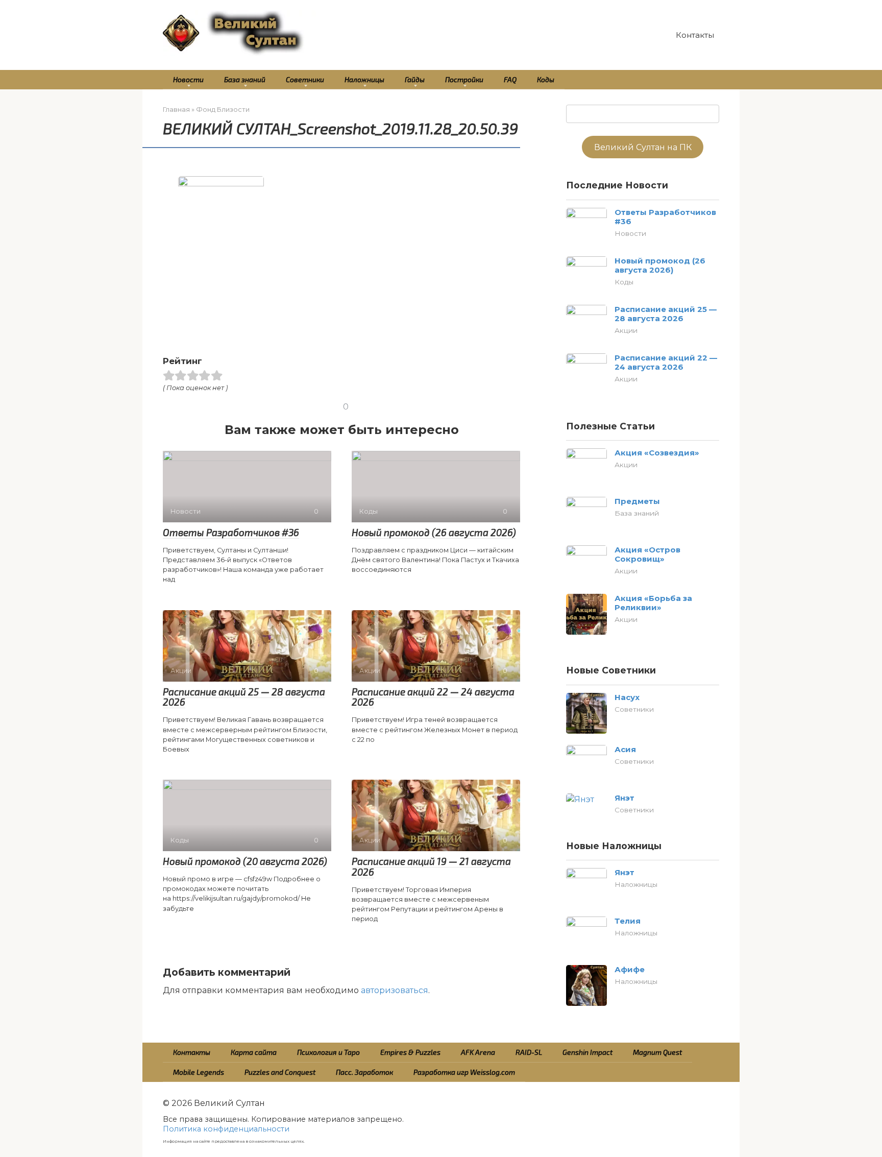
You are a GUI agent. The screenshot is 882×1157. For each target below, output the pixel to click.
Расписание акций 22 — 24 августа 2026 (433, 697)
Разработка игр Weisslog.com (464, 1072)
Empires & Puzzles (410, 1052)
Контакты (695, 35)
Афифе (630, 969)
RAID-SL (529, 1052)
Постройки (464, 79)
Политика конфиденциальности (226, 1129)
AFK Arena (478, 1052)
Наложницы (364, 79)
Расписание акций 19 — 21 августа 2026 (431, 866)
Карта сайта (254, 1052)
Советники (305, 79)
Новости (188, 79)
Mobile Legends (198, 1072)
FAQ (510, 79)
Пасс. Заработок (364, 1072)
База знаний (244, 79)
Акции (626, 330)
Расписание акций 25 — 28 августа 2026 (244, 697)
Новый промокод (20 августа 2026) (245, 861)
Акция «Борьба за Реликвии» (653, 602)
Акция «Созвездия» (657, 452)
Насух (627, 697)
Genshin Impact (587, 1052)
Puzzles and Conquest (279, 1072)
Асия (625, 749)
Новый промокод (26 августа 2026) (434, 532)
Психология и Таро (328, 1052)
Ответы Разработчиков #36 (231, 532)
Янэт (624, 798)
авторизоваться (394, 990)
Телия (628, 921)
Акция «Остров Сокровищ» (647, 554)
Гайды (415, 79)
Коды (545, 79)
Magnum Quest (657, 1052)
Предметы (637, 501)
